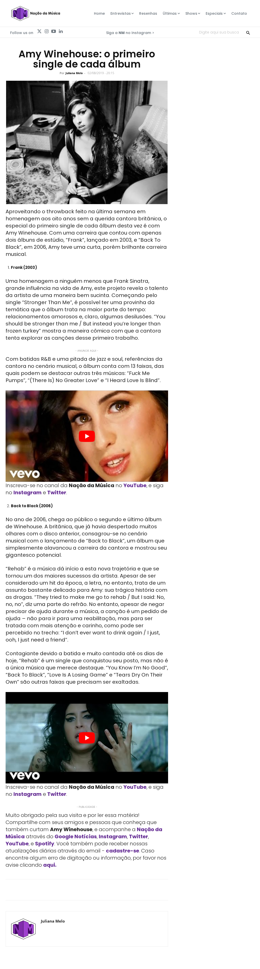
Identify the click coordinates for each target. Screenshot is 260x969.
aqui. (49, 864)
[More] (199, 890)
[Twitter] (39, 31)
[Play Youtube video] (87, 436)
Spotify (44, 843)
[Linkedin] (60, 31)
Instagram (27, 492)
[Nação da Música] (35, 13)
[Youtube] (53, 31)
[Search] (248, 32)
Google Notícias (76, 836)
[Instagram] (46, 31)
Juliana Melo (74, 73)
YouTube (135, 485)
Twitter (56, 492)
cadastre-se (122, 850)
